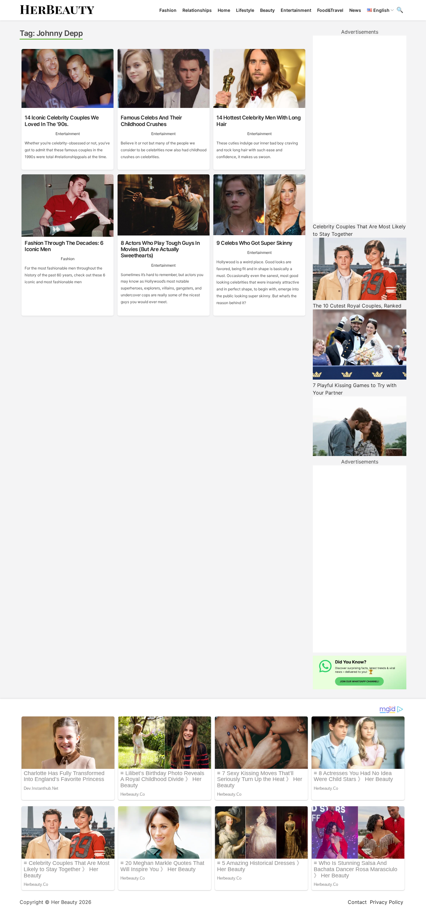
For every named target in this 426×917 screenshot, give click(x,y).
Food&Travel (330, 10)
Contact (357, 902)
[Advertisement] (359, 129)
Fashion (168, 10)
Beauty (267, 10)
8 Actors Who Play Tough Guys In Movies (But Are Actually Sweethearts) (160, 249)
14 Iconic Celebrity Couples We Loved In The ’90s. (62, 120)
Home (224, 10)
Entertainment (296, 10)
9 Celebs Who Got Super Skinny (254, 243)
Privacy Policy (386, 902)
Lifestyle (245, 10)
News (355, 10)
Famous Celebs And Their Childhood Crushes (151, 120)
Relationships (197, 10)
